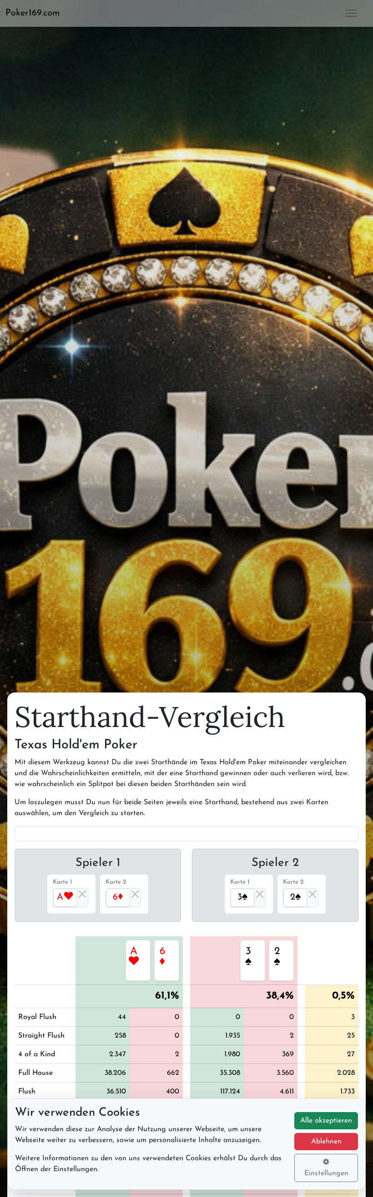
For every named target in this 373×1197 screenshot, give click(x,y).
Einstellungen (326, 1173)
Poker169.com (32, 13)
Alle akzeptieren (326, 1120)
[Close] (82, 894)
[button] (36, 13)
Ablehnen (326, 1141)
